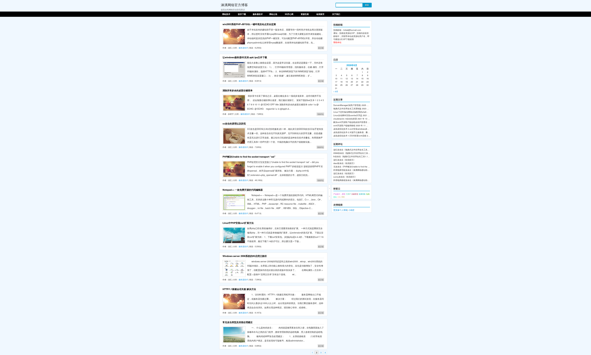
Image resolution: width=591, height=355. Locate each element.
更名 (335, 197)
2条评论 (320, 147)
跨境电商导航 (339, 169)
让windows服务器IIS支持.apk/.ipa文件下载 (245, 57)
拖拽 (368, 194)
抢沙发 (321, 48)
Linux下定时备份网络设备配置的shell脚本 (351, 111)
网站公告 (273, 14)
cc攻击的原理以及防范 (234, 123)
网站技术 (226, 14)
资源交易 (305, 14)
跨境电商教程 (339, 180)
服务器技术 (258, 14)
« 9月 (335, 91)
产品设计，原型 (339, 194)
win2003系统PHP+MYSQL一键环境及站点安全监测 (249, 24)
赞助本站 (337, 42)
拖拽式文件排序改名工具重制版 (347, 108)
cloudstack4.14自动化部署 (345, 118)
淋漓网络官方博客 (234, 4)
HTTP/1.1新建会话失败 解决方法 (239, 289)
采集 (339, 197)
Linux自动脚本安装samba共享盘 (347, 115)
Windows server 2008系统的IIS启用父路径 (245, 256)
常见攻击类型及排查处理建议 (238, 322)
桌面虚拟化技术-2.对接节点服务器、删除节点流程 (355, 132)
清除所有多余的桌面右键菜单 (238, 90)
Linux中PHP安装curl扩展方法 (238, 223)
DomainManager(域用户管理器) (347, 105)
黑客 (343, 197)
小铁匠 (351, 210)
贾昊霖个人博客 (340, 210)
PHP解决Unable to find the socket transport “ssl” (249, 156)
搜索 (367, 5)
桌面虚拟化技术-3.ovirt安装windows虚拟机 (352, 128)
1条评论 (320, 114)
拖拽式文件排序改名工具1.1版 (356, 156)
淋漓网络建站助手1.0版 (363, 169)
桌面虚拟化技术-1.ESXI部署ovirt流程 (349, 135)
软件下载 (242, 14)
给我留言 (320, 14)
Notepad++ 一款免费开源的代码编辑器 (243, 189)
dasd (335, 163)
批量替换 (362, 194)
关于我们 (336, 14)
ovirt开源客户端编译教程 (344, 125)
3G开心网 (289, 14)
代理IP (348, 194)
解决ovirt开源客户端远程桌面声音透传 (350, 122)
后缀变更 (354, 194)
